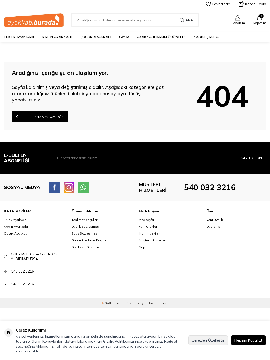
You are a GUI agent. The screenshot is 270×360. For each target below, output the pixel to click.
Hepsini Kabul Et (248, 340)
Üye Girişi (213, 226)
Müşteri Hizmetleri (153, 240)
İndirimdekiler (149, 233)
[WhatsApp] (83, 187)
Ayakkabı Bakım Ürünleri (161, 37)
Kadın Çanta (206, 37)
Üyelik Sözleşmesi (85, 226)
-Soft (106, 303)
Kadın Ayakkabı (57, 37)
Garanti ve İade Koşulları (90, 240)
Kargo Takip (255, 4)
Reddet (170, 341)
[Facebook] (54, 187)
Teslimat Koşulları (85, 220)
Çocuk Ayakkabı (95, 37)
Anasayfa (146, 220)
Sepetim (145, 247)
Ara (189, 20)
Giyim (124, 37)
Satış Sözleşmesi (84, 233)
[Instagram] (69, 187)
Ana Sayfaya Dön (48, 117)
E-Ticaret (119, 303)
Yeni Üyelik (214, 220)
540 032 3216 (210, 187)
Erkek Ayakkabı (19, 37)
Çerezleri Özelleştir (208, 340)
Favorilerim (221, 4)
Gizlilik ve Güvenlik (85, 247)
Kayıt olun (251, 157)
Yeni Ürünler (148, 226)
